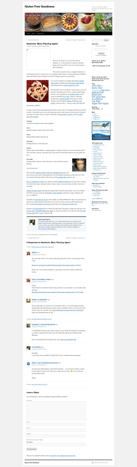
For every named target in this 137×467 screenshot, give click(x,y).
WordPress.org (96, 119)
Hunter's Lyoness (97, 165)
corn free (97, 85)
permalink (54, 234)
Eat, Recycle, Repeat (97, 149)
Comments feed (96, 117)
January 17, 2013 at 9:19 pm (39, 365)
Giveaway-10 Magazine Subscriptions (76, 40)
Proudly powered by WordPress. (101, 462)
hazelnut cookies (74, 94)
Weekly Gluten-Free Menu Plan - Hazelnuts (43, 247)
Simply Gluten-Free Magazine (100, 166)
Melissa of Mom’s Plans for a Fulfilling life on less (51, 173)
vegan (105, 103)
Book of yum (96, 146)
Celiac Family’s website (66, 114)
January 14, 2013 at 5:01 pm (39, 326)
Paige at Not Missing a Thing (35, 182)
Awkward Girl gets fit (41, 200)
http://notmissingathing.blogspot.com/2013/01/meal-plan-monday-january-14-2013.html (57, 292)
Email (28, 428)
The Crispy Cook (97, 170)
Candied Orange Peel (33, 40)
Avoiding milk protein (98, 175)
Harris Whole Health (97, 163)
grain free (97, 94)
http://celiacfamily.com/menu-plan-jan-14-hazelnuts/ (68, 310)
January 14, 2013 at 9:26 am (39, 281)
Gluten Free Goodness (39, 6)
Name (28, 422)
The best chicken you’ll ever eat (41, 204)
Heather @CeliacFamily (39, 299)
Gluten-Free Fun (97, 160)
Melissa (34, 252)
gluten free (98, 92)
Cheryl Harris (46, 46)
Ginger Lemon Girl (97, 153)
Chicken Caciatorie (64, 182)
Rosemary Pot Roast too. (70, 204)
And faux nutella (64, 99)
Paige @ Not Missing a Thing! (41, 279)
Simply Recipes (96, 195)
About (33, 33)
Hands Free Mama (97, 186)
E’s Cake (66, 96)
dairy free (97, 87)
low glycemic (99, 96)
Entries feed (96, 115)
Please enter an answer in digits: (35, 439)
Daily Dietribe (96, 148)
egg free (105, 90)
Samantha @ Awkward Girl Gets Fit (43, 324)
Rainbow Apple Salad (53, 193)
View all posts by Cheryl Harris (47, 229)
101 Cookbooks (96, 191)
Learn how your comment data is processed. (62, 456)
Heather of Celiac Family (34, 191)
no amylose (97, 98)
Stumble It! (94, 198)
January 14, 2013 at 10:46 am (39, 302)
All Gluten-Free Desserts (98, 144)
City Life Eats (96, 176)
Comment (29, 400)
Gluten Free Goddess (98, 156)
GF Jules (95, 151)
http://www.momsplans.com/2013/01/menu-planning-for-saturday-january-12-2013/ (56, 265)
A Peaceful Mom (38, 208)
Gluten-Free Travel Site (98, 161)
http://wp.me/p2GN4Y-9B (68, 339)
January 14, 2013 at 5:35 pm (39, 349)
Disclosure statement (96, 210)
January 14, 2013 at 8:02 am (39, 254)
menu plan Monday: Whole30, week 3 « (42, 319)
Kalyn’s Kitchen (96, 193)
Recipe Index (40, 33)
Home (28, 33)
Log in (94, 114)
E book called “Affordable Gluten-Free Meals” (40, 211)
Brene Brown (96, 185)
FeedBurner (104, 55)
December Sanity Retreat (76, 83)
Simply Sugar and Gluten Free (100, 168)
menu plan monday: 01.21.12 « (39, 384)
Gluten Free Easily (97, 155)
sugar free (97, 103)
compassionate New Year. (71, 85)
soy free (96, 101)
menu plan (41, 234)
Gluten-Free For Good (98, 158)
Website (29, 433)
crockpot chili (62, 177)
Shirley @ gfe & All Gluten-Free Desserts (45, 363)
